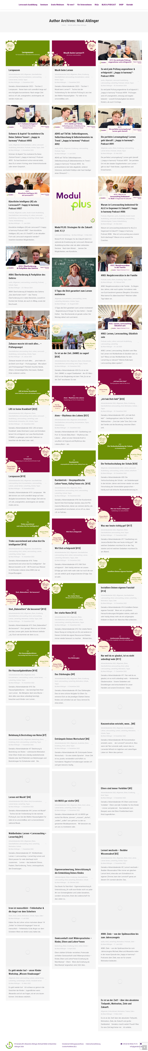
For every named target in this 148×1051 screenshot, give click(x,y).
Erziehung (85, 74)
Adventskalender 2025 (16, 74)
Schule (20, 80)
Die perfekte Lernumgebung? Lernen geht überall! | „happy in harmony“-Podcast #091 (118, 140)
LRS (27, 421)
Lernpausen (14, 70)
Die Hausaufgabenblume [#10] (23, 670)
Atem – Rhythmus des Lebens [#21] (72, 415)
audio (103, 80)
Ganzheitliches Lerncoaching (64, 77)
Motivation (20, 147)
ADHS (61, 148)
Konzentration (27, 77)
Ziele (42, 147)
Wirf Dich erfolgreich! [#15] (68, 548)
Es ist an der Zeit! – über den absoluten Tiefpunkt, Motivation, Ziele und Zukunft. (120, 1003)
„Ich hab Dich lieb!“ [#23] (113, 399)
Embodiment (86, 361)
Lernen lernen (13, 80)
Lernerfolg (114, 83)
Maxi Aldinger (88, 20)
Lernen (84, 298)
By (14, 82)
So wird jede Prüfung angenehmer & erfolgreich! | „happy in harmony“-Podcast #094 (118, 72)
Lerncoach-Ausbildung (62, 235)
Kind (20, 77)
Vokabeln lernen (36, 981)
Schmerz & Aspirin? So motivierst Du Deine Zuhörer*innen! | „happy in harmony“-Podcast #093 (26, 137)
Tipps (25, 80)
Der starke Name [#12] (65, 612)
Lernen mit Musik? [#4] (20, 797)
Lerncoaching (36, 77)
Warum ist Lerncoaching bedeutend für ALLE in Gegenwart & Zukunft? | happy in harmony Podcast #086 (119, 208)
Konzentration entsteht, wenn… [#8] (118, 723)
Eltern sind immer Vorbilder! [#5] (116, 788)
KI (29, 215)
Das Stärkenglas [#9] (65, 674)
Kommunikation (26, 145)
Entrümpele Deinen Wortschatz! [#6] (72, 738)
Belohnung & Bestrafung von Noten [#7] (27, 735)
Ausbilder (122, 216)
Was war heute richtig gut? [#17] (116, 525)
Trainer (11, 221)
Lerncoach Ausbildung (120, 80)
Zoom (70, 201)
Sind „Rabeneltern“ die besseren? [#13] (27, 609)
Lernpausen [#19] (17, 476)
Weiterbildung (18, 221)
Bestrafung (35, 739)
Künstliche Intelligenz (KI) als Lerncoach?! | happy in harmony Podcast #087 (24, 205)
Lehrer (34, 145)
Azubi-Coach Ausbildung (35, 213)
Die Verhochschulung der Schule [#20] (119, 463)
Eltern (80, 74)
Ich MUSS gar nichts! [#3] (67, 800)
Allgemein (27, 74)
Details (77, 201)
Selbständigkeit (106, 221)
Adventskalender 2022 (62, 361)
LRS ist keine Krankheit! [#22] (23, 409)
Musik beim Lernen (64, 70)
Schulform (133, 470)
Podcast (121, 83)
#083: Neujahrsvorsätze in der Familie (119, 275)
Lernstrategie (20, 981)
